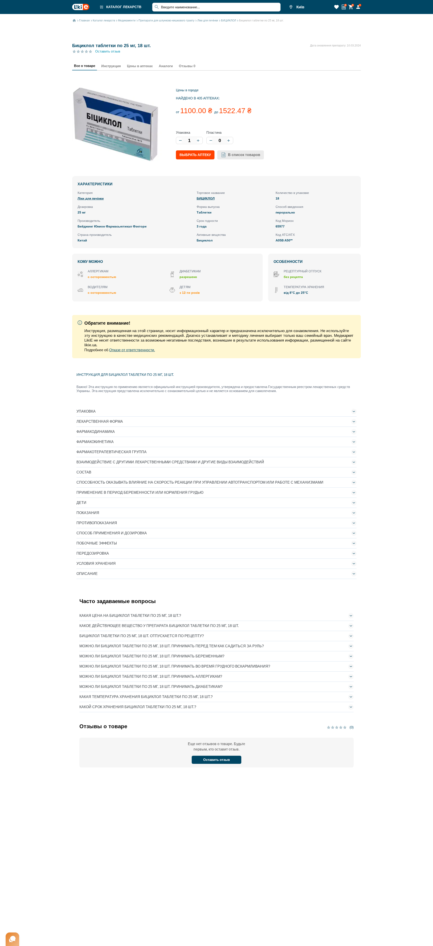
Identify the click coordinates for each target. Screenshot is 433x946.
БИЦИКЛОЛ (206, 198)
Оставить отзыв (107, 51)
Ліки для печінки (91, 198)
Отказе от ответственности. (132, 350)
